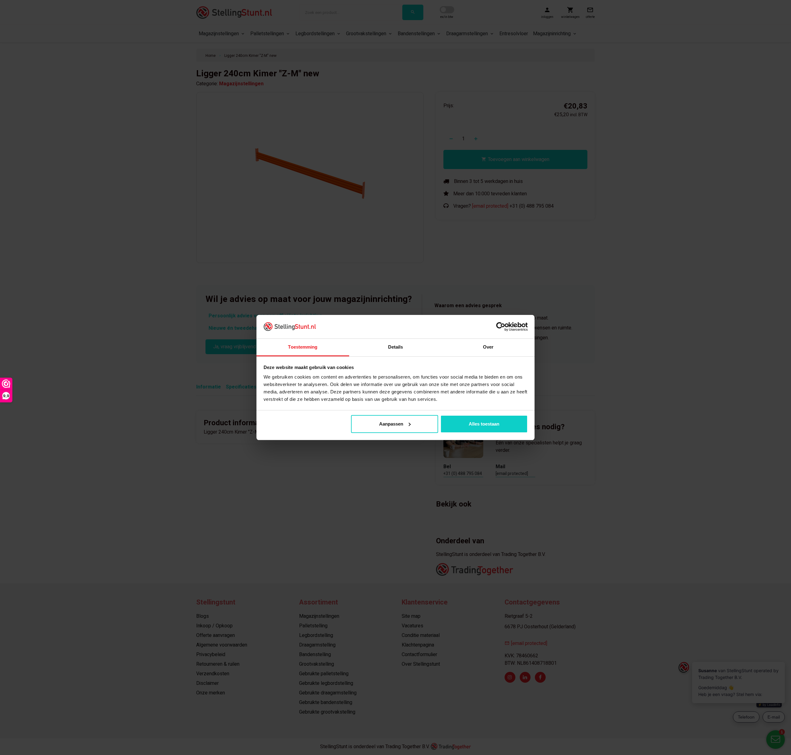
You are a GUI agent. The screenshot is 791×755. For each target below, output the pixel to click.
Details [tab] (395, 347)
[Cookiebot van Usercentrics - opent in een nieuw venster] (501, 326)
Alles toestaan (484, 423)
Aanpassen (391, 423)
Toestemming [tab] (302, 347)
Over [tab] (488, 347)
